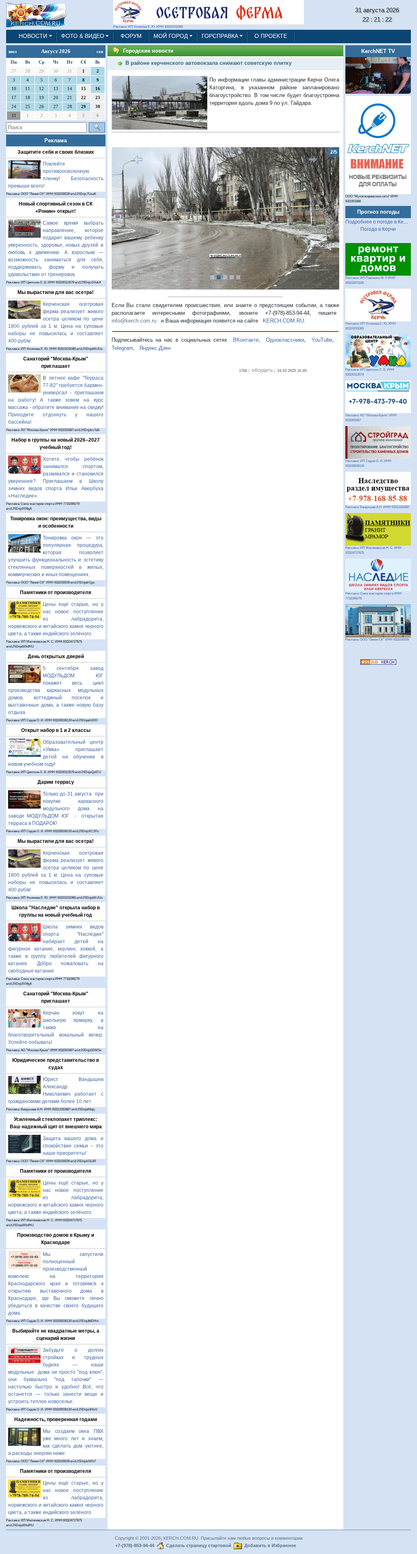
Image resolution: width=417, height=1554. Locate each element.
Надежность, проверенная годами (55, 1419)
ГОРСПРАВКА (220, 36)
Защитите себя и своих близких (56, 152)
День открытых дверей (56, 656)
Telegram (122, 348)
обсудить (262, 370)
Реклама (55, 140)
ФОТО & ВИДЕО (82, 36)
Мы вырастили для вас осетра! (56, 292)
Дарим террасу (55, 782)
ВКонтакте (246, 340)
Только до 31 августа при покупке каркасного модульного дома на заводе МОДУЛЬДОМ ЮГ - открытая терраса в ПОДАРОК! (55, 808)
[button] (129, 218)
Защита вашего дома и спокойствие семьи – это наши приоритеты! (73, 1146)
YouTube (322, 340)
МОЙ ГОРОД (171, 36)
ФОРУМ (131, 36)
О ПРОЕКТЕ (271, 36)
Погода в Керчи (378, 229)
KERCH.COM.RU (283, 321)
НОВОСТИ (33, 36)
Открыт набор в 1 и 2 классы (55, 730)
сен (100, 51)
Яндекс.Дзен (155, 348)
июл (13, 51)
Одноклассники (285, 340)
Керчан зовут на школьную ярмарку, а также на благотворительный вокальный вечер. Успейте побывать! (55, 1027)
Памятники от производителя (55, 592)
